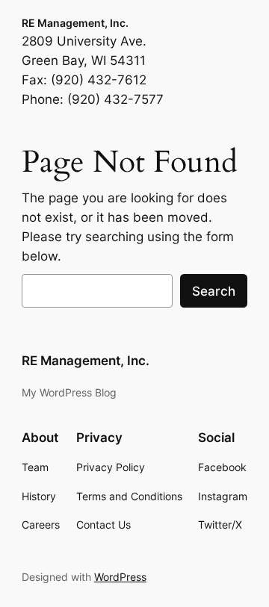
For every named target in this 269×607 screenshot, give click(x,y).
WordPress (120, 576)
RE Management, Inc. (75, 22)
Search (213, 291)
